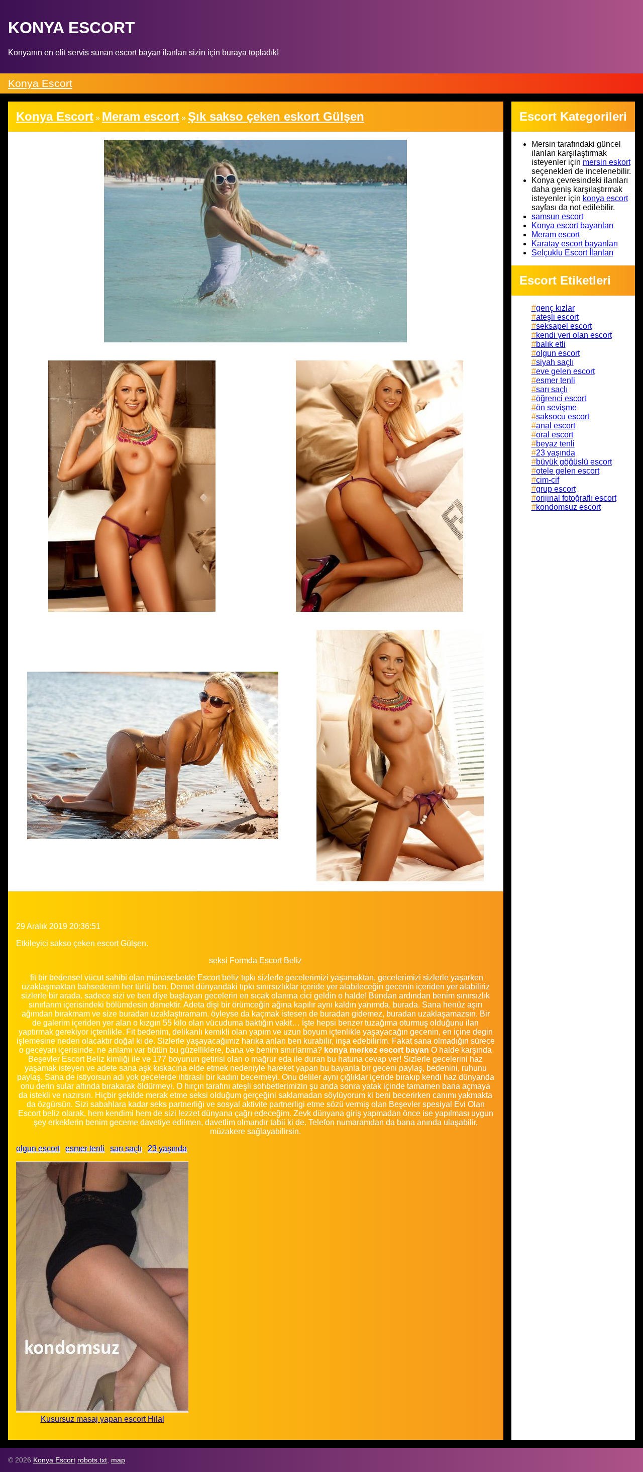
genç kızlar (555, 308)
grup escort (556, 489)
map (118, 1460)
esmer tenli (84, 1148)
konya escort (605, 198)
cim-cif (547, 480)
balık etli (551, 344)
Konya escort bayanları (572, 225)
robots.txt (92, 1460)
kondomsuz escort (568, 507)
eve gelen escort (565, 371)
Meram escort (555, 234)
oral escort (554, 434)
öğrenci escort (561, 398)
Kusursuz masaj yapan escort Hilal (102, 1419)
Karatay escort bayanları (574, 243)
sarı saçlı (126, 1148)
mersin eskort (606, 162)
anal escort (555, 425)
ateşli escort (557, 317)
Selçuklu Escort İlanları (572, 252)
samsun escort (557, 216)
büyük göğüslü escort (574, 461)
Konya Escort (40, 83)
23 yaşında (167, 1148)
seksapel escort (564, 326)
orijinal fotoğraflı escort (576, 498)
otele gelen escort (567, 471)
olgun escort (38, 1148)
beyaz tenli (555, 443)
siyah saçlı (555, 362)
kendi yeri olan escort (574, 335)
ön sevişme (556, 407)
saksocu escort (562, 416)
